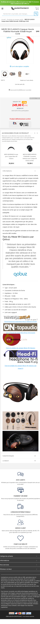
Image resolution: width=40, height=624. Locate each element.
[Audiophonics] (20, 8)
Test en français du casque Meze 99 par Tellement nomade (20, 321)
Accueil (3, 19)
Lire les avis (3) (19, 84)
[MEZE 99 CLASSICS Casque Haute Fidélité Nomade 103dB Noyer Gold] (5, 74)
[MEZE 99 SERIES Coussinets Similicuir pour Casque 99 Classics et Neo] (29, 148)
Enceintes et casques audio (15, 19)
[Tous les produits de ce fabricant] (37, 31)
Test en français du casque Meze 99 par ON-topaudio (20, 333)
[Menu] (2, 8)
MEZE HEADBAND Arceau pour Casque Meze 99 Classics (11, 156)
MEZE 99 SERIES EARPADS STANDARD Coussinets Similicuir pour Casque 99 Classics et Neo (30, 157)
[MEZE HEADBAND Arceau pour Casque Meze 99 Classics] (11, 148)
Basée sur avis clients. (26, 80)
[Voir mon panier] (38, 8)
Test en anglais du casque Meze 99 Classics (20, 348)
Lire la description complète (20, 66)
